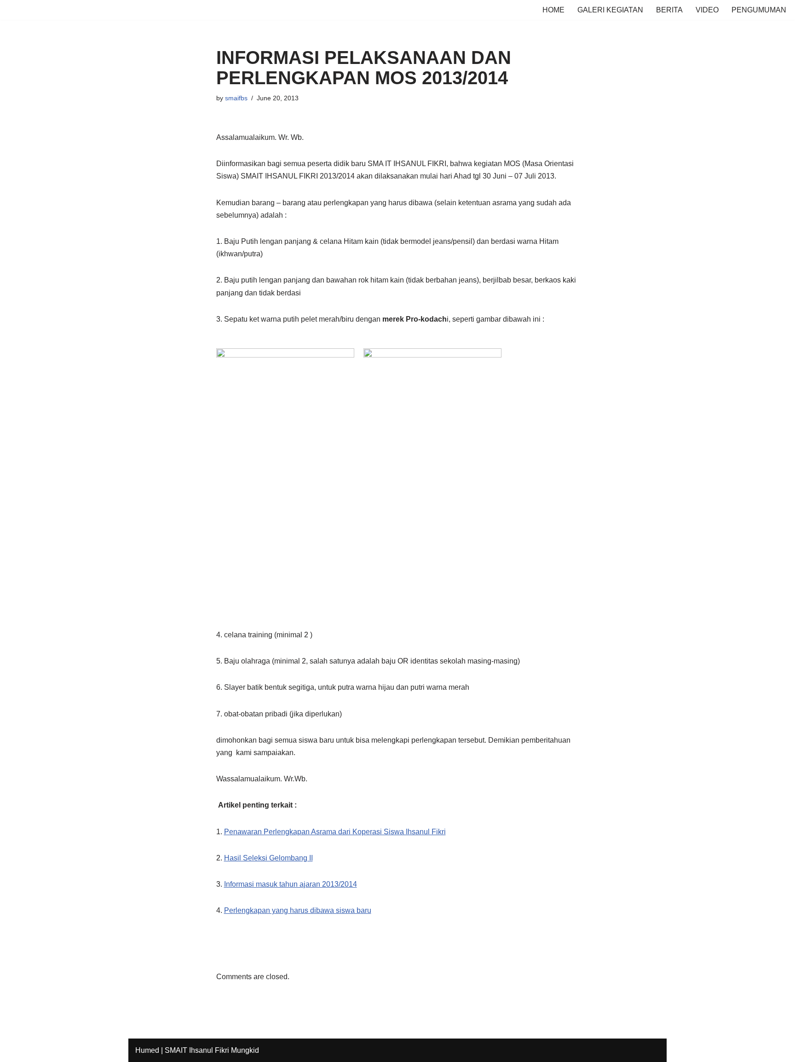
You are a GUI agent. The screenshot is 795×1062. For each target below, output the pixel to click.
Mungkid (245, 1050)
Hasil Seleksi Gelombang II (268, 858)
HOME (553, 10)
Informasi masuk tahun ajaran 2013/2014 (290, 884)
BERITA (669, 10)
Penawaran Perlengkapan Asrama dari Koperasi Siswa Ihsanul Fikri (335, 832)
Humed (147, 1050)
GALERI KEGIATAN (610, 10)
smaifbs (236, 98)
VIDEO (707, 10)
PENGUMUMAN (759, 10)
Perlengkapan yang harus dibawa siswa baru (297, 910)
